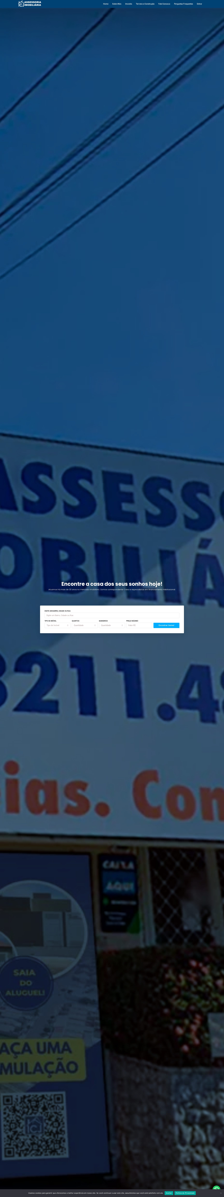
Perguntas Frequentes (183, 4)
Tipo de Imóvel (50, 621)
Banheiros (103, 621)
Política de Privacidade (185, 1193)
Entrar (199, 4)
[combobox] (58, 625)
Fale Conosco (164, 4)
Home (105, 4)
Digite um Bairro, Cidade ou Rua (58, 611)
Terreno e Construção (145, 4)
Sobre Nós (116, 4)
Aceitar (169, 1193)
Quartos (75, 621)
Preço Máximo (132, 621)
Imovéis (128, 4)
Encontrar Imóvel (166, 625)
